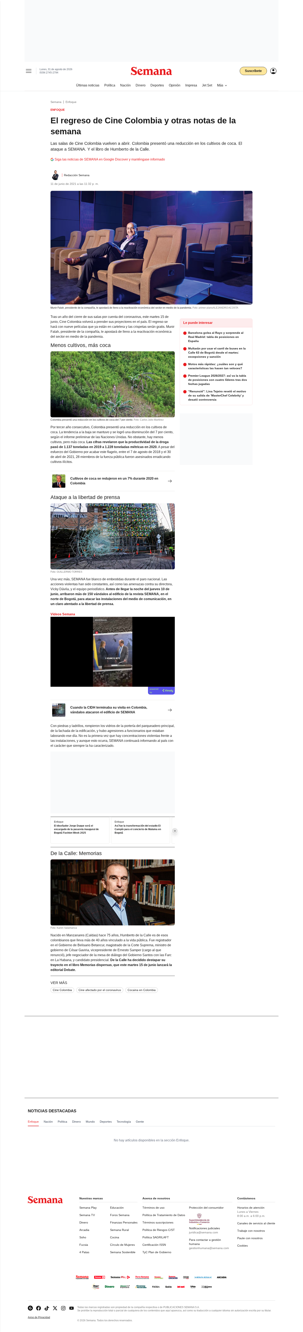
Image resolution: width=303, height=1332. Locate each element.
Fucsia (83, 1244)
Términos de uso (153, 1207)
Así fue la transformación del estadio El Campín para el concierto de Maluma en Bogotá (138, 829)
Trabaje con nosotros (251, 1230)
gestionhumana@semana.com (209, 1248)
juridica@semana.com (203, 1232)
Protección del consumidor (206, 1207)
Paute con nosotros (250, 1238)
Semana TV (87, 1215)
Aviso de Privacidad (43, 1317)
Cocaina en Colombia (142, 990)
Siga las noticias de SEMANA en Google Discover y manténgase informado (110, 159)
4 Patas (84, 1252)
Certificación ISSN (154, 1244)
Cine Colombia (62, 990)
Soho (82, 1237)
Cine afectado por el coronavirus (100, 990)
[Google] (30, 1308)
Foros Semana (119, 1215)
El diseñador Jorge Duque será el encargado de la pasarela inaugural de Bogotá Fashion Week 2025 (76, 829)
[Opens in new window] (38, 1308)
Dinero (83, 1222)
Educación (117, 1207)
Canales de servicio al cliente (256, 1223)
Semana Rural (119, 1230)
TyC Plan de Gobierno (156, 1252)
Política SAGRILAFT (155, 1237)
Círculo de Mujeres (122, 1244)
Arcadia (84, 1230)
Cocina (114, 1237)
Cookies (242, 1245)
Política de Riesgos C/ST (158, 1230)
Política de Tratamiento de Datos (163, 1215)
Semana (55, 102)
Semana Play (88, 1207)
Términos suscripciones (157, 1222)
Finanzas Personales (123, 1222)
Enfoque (71, 102)
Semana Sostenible (122, 1252)
